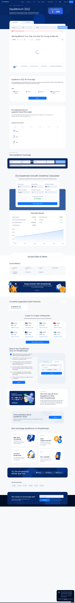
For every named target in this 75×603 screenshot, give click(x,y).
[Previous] (62, 302)
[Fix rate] (34, 27)
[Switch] (34, 28)
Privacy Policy (53, 500)
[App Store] (39, 472)
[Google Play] (49, 472)
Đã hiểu (65, 599)
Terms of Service (59, 500)
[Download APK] (59, 472)
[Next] (65, 302)
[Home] (10, 2)
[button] (23, 355)
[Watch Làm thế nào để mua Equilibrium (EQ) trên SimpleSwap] (22, 398)
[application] (37, 236)
